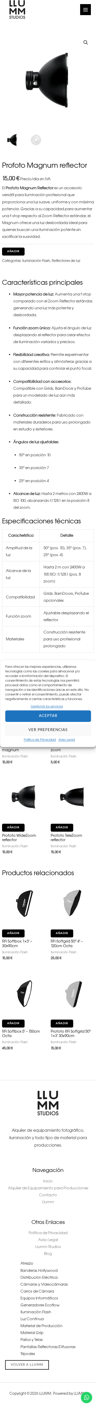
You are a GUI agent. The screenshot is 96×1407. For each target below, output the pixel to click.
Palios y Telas (31, 1339)
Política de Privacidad (40, 740)
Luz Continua (32, 1318)
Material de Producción (41, 1325)
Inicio (48, 1181)
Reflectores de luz (66, 260)
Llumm (48, 1201)
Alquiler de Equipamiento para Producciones (48, 1188)
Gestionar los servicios (47, 706)
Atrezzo (26, 1263)
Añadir (13, 251)
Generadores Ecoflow (39, 1305)
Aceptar (48, 716)
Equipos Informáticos (39, 1298)
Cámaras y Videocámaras (44, 1284)
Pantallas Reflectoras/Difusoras (48, 1346)
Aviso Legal (66, 740)
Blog (48, 1253)
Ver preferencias (48, 730)
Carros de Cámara (37, 1291)
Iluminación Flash (36, 260)
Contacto (48, 1195)
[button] (85, 42)
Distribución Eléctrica (39, 1277)
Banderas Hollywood (39, 1270)
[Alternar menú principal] (85, 9)
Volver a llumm (27, 1364)
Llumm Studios (48, 1246)
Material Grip (32, 1332)
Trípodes (27, 1353)
